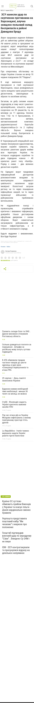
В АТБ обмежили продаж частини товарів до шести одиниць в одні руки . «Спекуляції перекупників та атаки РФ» (15, 365)
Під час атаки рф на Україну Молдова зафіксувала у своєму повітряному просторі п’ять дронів (16, 419)
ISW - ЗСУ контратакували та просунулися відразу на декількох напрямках (16, 550)
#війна (8, 246)
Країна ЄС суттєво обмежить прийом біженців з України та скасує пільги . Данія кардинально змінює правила (16, 507)
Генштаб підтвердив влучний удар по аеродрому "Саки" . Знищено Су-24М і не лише (16, 537)
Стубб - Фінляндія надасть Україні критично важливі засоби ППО (14, 404)
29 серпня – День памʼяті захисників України (14, 379)
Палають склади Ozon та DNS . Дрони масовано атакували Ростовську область (16, 334)
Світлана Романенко (11, 251)
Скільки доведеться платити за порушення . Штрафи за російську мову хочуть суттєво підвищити (16, 348)
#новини (3, 246)
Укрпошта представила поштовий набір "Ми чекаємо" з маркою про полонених (14, 523)
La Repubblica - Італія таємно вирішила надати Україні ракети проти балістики (15, 433)
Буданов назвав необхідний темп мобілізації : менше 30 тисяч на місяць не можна (15, 391)
